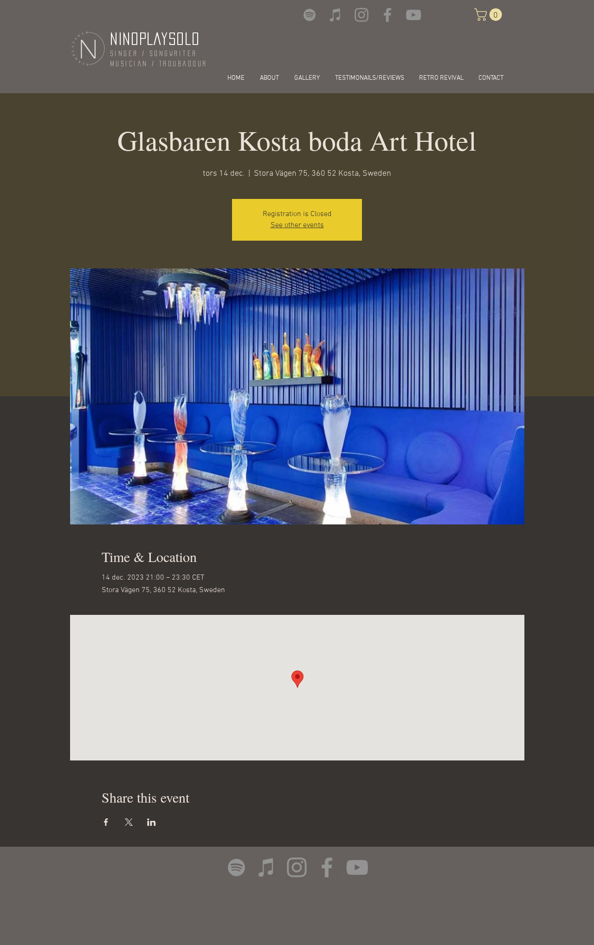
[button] (489, 14)
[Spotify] (309, 15)
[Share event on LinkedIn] (151, 822)
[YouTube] (413, 15)
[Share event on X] (128, 822)
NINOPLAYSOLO (155, 38)
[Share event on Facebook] (106, 822)
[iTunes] (335, 15)
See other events (297, 225)
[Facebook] (387, 15)
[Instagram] (361, 15)
